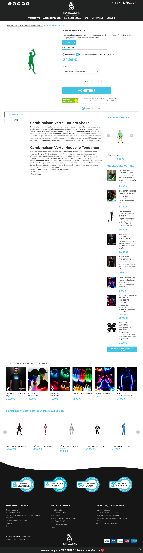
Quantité (88, 81)
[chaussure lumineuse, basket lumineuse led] (112, 175)
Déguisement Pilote (43, 446)
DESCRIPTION (69, 42)
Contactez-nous (13, 513)
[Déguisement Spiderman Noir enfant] (112, 216)
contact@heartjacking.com (17, 539)
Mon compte (56, 510)
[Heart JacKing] (71, 12)
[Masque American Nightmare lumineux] (112, 300)
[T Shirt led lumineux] (112, 239)
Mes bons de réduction (61, 521)
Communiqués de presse (16, 521)
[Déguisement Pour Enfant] (71, 429)
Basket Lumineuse (127, 191)
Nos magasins (12, 510)
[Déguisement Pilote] (45, 429)
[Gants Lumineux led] (82, 379)
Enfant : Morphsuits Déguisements (25, 26)
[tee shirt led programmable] (112, 262)
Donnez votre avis (92, 108)
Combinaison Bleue (121, 446)
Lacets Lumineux (127, 277)
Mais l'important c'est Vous (107, 523)
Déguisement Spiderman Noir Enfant (126, 213)
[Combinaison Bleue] (124, 429)
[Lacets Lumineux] (112, 282)
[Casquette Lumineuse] (38, 379)
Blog (8, 526)
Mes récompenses (59, 524)
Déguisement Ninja (16, 446)
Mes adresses (56, 516)
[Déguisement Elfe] (120, 136)
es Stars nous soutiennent (107, 513)
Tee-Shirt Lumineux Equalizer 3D (125, 236)
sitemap (9, 523)
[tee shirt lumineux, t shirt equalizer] (112, 328)
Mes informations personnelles (63, 518)
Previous (108, 135)
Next (131, 135)
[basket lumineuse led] (112, 196)
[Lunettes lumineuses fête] (60, 379)
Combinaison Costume (96, 446)
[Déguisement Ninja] (19, 429)
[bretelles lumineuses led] (127, 379)
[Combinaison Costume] (98, 429)
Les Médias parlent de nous (107, 516)
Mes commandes (58, 513)
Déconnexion (56, 527)
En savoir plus (16, 114)
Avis (16, 120)
